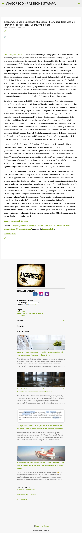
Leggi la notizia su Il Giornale (16, 221)
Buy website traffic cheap (25, 490)
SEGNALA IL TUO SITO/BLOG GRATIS (30, 313)
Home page (21, 312)
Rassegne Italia (48, 229)
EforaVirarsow (22, 500)
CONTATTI (21, 315)
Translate (33, 305)
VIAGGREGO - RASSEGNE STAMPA (31, 3)
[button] (5, 31)
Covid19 (7, 233)
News (14, 233)
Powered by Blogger (42, 526)
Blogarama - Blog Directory (26, 495)
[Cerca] (79, 3)
